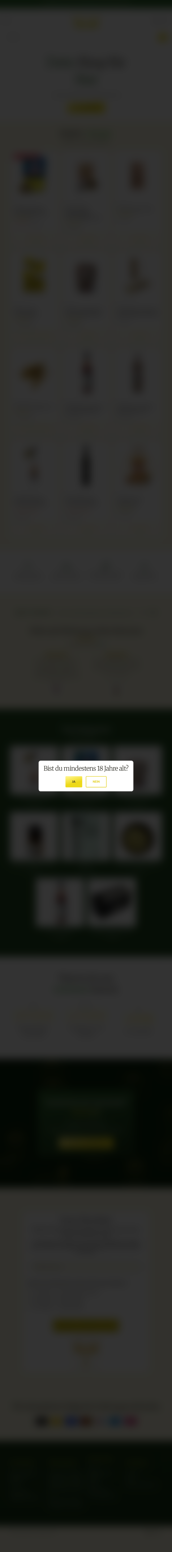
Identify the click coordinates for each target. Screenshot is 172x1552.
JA (74, 782)
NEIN (96, 782)
